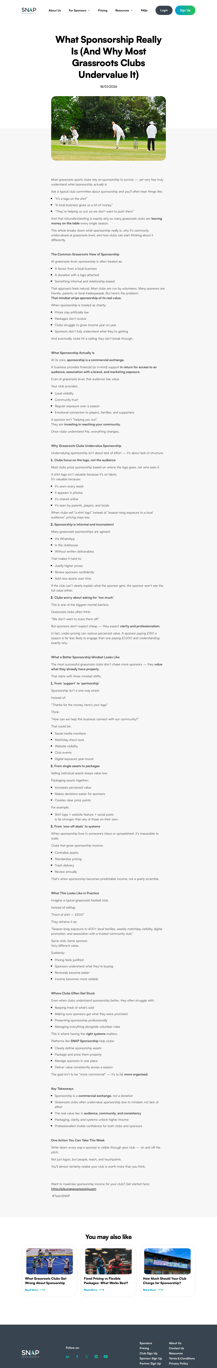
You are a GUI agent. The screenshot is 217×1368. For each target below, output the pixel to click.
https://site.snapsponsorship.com (73, 1189)
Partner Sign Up (150, 1363)
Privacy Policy (178, 1363)
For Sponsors (77, 10)
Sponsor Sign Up (151, 1358)
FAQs (144, 10)
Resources (122, 10)
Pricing (102, 10)
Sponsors (146, 1343)
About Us (55, 10)
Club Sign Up (148, 1353)
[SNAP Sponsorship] (29, 10)
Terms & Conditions (182, 1358)
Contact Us (176, 1348)
